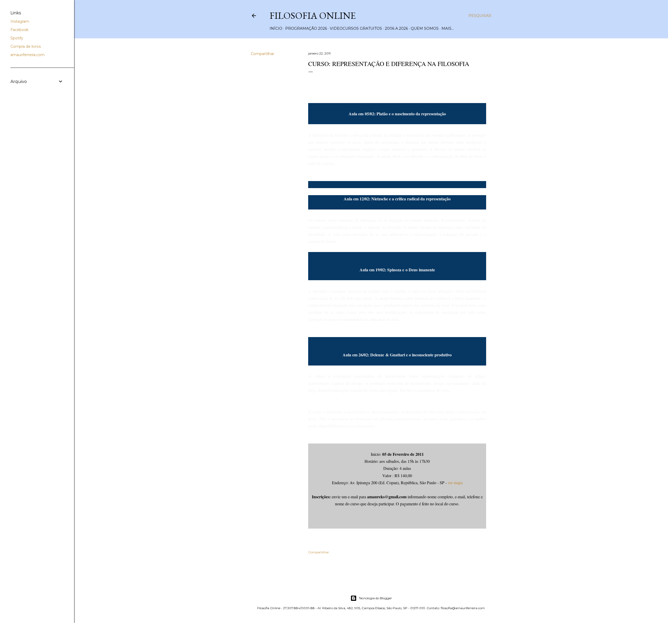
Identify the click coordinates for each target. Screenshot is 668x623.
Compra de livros (25, 46)
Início (276, 28)
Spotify (16, 38)
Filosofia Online (313, 15)
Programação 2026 (306, 28)
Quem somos (425, 28)
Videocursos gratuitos (356, 28)
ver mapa (455, 482)
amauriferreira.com (27, 54)
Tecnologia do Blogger (375, 598)
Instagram (19, 21)
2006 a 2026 (396, 28)
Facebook (19, 29)
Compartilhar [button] (262, 53)
